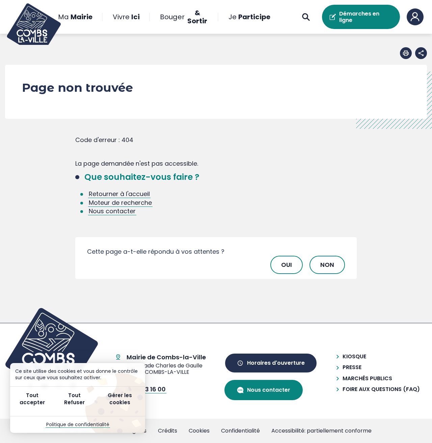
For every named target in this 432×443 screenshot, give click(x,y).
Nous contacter (112, 211)
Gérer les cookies (120, 399)
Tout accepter (32, 399)
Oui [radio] (286, 264)
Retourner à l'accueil (119, 194)
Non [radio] (327, 264)
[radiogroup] (216, 265)
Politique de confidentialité (77, 424)
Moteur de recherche (120, 202)
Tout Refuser (74, 399)
